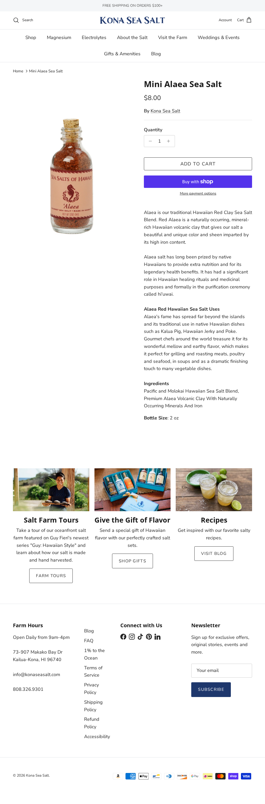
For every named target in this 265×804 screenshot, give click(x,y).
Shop (30, 37)
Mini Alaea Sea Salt (46, 71)
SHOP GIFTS (132, 561)
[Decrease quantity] (149, 141)
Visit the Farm (172, 37)
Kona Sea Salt (165, 111)
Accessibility (97, 736)
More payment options (198, 194)
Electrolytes (94, 37)
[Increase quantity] (170, 141)
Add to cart (198, 164)
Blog (156, 54)
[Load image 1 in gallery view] (72, 158)
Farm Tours (51, 576)
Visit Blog (214, 553)
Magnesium (59, 37)
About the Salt (132, 37)
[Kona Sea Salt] (132, 20)
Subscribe (211, 689)
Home (18, 71)
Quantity (153, 130)
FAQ (88, 641)
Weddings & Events (219, 37)
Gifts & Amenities (122, 54)
